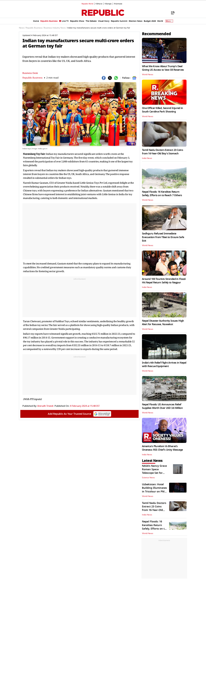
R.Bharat (99, 4)
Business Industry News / (55, 28)
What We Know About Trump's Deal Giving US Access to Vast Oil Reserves (163, 68)
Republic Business (32, 77)
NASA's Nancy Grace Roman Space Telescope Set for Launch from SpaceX (154, 471)
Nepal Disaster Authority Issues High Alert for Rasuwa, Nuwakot (163, 322)
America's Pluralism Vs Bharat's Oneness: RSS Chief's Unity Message (162, 448)
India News (147, 158)
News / (22, 28)
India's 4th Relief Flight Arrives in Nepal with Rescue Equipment (164, 364)
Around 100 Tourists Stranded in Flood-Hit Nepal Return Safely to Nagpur (164, 280)
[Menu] (171, 12)
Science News (148, 478)
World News (147, 75)
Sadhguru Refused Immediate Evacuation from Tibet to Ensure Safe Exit (163, 237)
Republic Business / (34, 28)
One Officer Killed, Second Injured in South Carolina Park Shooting (162, 109)
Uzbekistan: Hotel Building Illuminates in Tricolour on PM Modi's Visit (154, 490)
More (168, 21)
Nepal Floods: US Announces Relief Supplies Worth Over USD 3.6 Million (162, 406)
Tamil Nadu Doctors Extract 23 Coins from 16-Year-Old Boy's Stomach (162, 151)
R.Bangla (108, 4)
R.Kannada (118, 4)
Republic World (87, 4)
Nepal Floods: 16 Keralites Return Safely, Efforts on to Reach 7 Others (162, 193)
